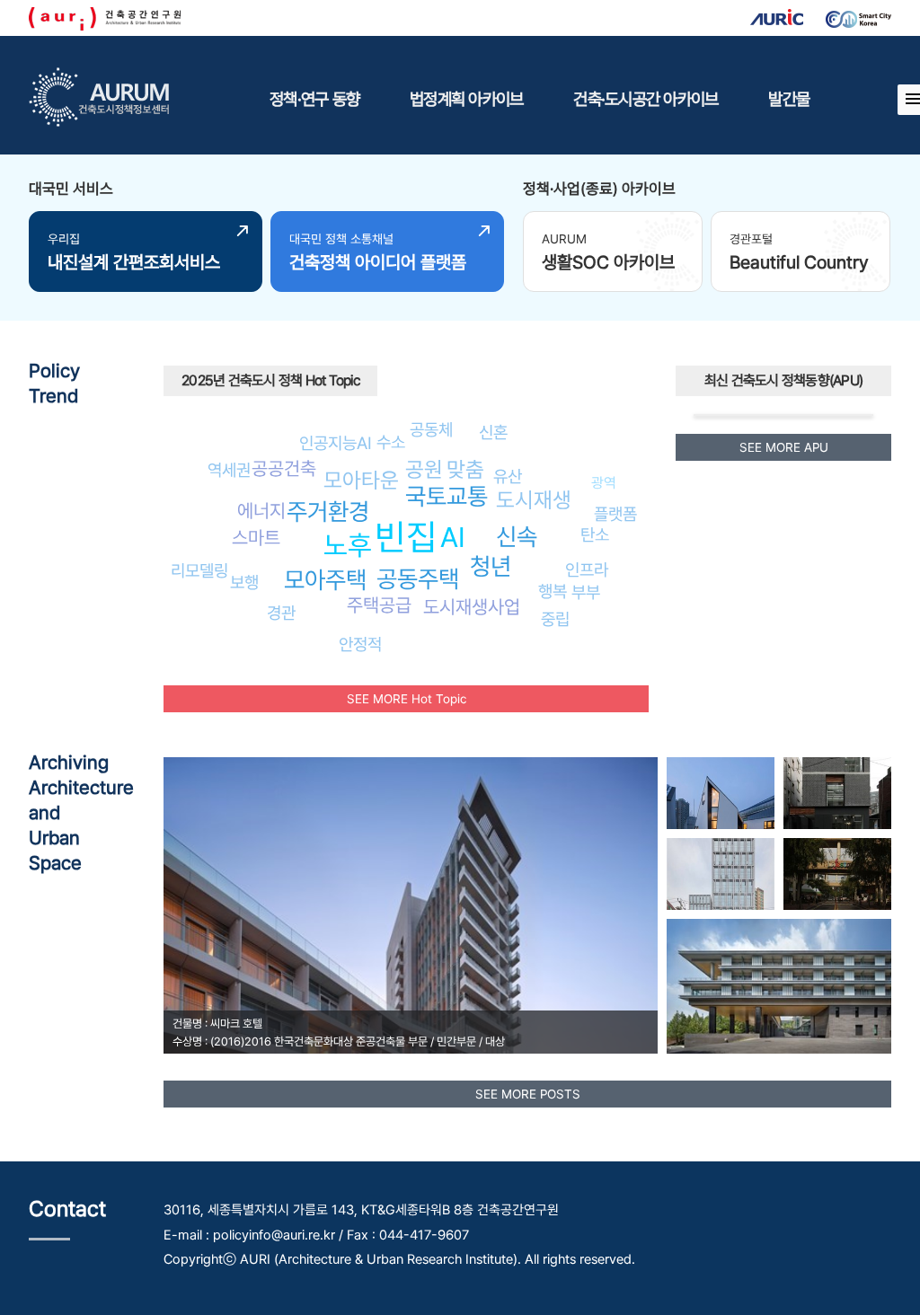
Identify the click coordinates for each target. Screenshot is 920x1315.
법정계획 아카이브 (466, 99)
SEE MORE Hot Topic (406, 699)
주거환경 (328, 511)
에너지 (261, 510)
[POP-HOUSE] (720, 793)
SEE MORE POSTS (527, 1094)
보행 (244, 582)
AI (452, 537)
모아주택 (325, 580)
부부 (585, 592)
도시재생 (533, 500)
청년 (490, 566)
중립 (555, 619)
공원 (424, 469)
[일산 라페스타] (837, 874)
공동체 (431, 429)
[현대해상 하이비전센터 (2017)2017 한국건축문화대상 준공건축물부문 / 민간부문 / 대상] (779, 986)
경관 (281, 612)
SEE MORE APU (783, 447)
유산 (507, 476)
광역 (603, 482)
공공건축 (284, 468)
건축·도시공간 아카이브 (645, 99)
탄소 (594, 534)
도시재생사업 (471, 607)
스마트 (256, 537)
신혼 (493, 432)
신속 (516, 537)
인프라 (586, 569)
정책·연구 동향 (314, 99)
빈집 (406, 537)
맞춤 (465, 469)
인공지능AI (335, 443)
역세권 (229, 470)
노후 (347, 545)
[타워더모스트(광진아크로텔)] (720, 874)
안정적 (360, 644)
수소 (390, 442)
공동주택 (417, 579)
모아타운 (361, 480)
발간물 (788, 99)
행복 (552, 591)
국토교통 (446, 496)
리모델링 (199, 570)
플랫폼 (615, 514)
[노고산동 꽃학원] (837, 793)
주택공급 (379, 605)
